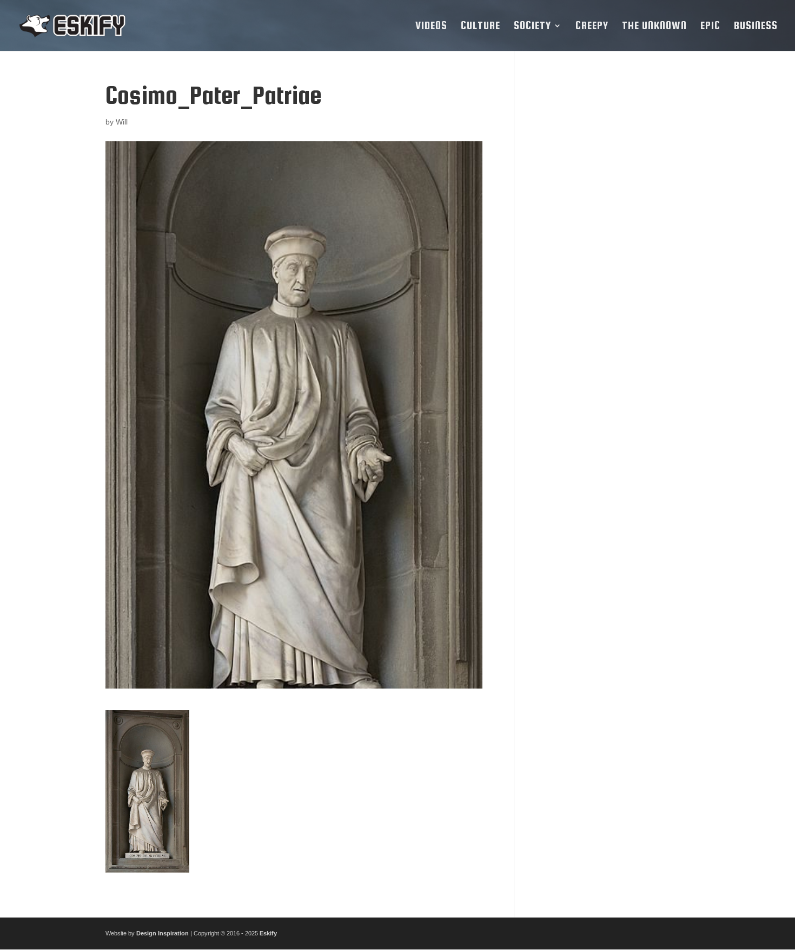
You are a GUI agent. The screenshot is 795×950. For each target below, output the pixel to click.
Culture (480, 26)
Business (756, 26)
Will (122, 121)
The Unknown (654, 26)
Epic (710, 26)
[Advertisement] (610, 244)
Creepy (591, 26)
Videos (431, 26)
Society (532, 26)
